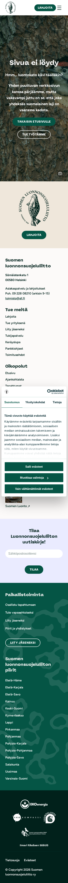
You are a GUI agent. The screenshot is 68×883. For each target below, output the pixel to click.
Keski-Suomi (14, 708)
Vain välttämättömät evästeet (34, 488)
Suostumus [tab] (12, 402)
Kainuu (10, 701)
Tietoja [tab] (57, 402)
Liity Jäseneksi (23, 642)
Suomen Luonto (16, 506)
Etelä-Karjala (14, 687)
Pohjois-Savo (14, 757)
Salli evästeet (34, 466)
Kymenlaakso (14, 715)
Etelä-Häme (13, 680)
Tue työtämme (34, 134)
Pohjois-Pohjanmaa (18, 750)
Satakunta (12, 764)
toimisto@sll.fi (15, 298)
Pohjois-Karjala (15, 743)
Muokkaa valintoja (32, 477)
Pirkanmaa (12, 729)
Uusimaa (11, 771)
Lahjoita (45, 7)
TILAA (34, 569)
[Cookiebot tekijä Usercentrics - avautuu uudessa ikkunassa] (48, 391)
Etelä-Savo (13, 694)
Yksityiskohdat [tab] (35, 402)
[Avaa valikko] (59, 7)
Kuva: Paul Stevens (62, 175)
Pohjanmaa (13, 736)
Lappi (9, 722)
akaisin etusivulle (34, 121)
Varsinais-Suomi (16, 778)
